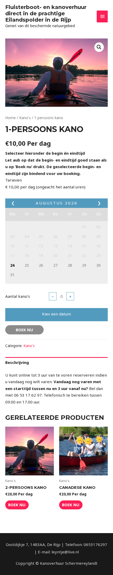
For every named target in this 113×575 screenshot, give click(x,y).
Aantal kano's (17, 296)
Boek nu (24, 329)
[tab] (56, 362)
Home (10, 117)
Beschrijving (17, 362)
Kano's (25, 117)
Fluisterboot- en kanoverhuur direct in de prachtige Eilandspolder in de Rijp (45, 13)
